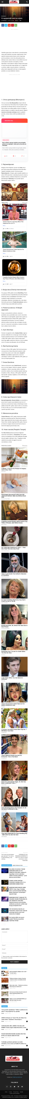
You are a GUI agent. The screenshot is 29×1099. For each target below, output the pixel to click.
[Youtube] (22, 1086)
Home (2, 5)
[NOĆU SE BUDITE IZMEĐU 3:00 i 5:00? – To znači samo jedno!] (4, 973)
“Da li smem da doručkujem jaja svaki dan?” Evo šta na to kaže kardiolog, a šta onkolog (7, 857)
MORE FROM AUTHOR (18, 865)
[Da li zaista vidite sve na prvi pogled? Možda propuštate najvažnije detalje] (4, 919)
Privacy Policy (16, 1092)
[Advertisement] (14, 40)
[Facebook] (6, 1086)
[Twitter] (14, 1086)
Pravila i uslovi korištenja (14, 1093)
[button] (27, 2)
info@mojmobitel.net (17, 1077)
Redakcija (4, 20)
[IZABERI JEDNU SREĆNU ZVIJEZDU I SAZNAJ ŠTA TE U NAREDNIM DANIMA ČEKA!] (4, 882)
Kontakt (21, 1092)
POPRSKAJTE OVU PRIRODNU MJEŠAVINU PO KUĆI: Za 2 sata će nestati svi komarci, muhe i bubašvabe (21, 857)
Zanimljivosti (7, 5)
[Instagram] (10, 1086)
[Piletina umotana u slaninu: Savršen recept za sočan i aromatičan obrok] (4, 980)
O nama (10, 1092)
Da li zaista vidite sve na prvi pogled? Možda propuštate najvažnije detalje (16, 919)
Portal (2, 1013)
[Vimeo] (18, 1086)
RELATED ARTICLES (6, 865)
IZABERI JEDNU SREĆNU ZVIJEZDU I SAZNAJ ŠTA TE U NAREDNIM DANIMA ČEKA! (17, 882)
